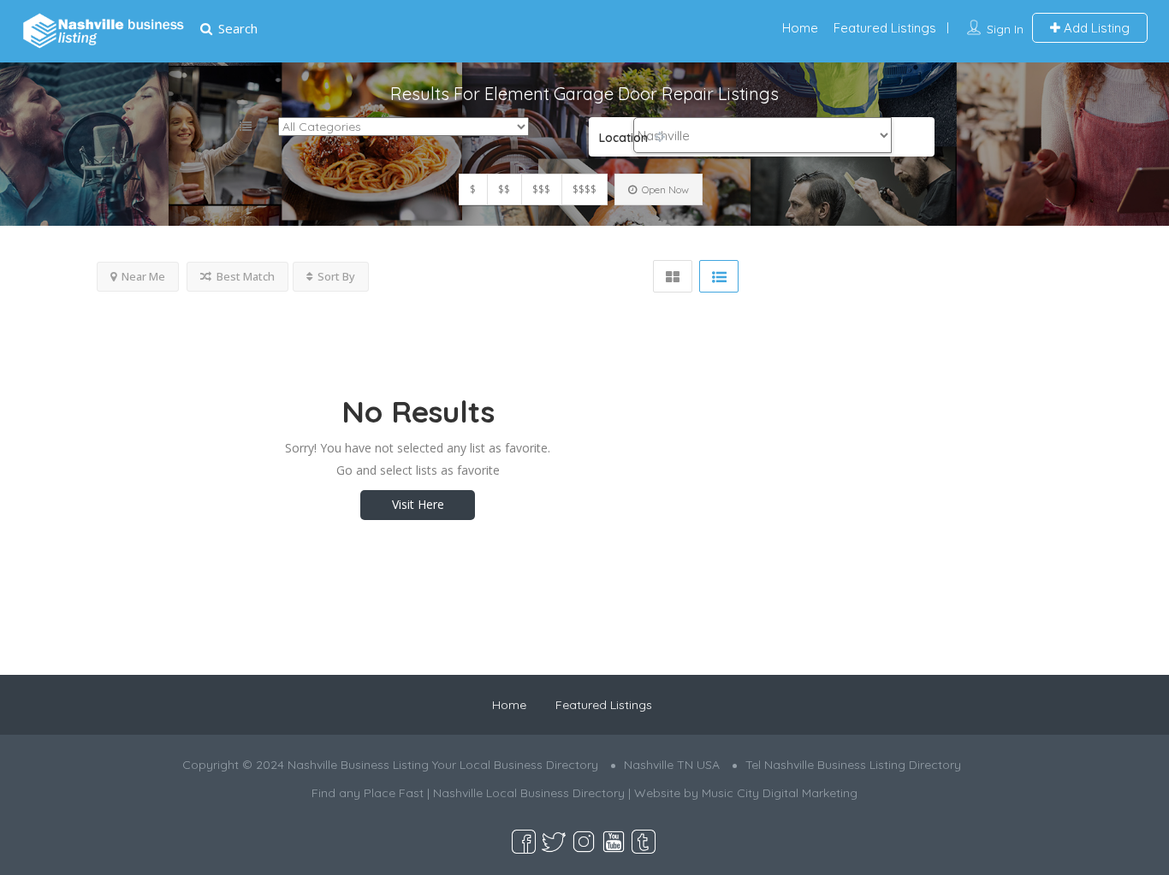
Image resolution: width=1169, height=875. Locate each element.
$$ (504, 189)
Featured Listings (885, 28)
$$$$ (584, 189)
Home (800, 28)
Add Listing (1095, 28)
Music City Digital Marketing (779, 793)
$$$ (541, 189)
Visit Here (418, 504)
